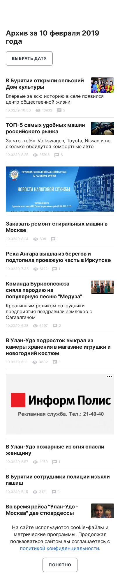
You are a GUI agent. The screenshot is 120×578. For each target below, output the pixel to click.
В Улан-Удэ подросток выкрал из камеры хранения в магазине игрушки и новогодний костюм (58, 346)
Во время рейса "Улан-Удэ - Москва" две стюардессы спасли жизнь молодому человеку (42, 516)
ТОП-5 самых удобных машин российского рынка (45, 128)
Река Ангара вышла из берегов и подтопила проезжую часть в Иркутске (58, 257)
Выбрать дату (29, 58)
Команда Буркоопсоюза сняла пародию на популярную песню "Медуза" (44, 290)
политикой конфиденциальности (59, 548)
